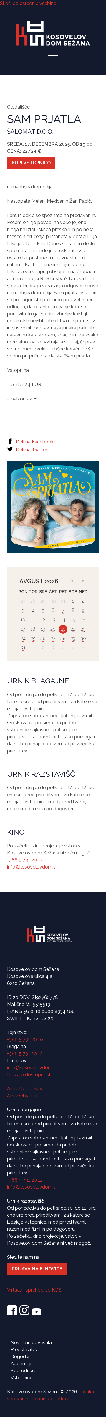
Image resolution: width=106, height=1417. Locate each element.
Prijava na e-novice (37, 1269)
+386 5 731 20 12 (25, 860)
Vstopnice (21, 1377)
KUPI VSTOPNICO (31, 163)
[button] (53, 55)
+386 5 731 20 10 (25, 1039)
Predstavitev (24, 1349)
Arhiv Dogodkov (24, 1088)
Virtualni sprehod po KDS (34, 1290)
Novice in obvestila (31, 1342)
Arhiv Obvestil (22, 1095)
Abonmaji (21, 1363)
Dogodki (20, 1356)
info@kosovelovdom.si (32, 867)
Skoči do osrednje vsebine (28, 3)
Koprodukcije (25, 1370)
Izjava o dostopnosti (29, 1074)
